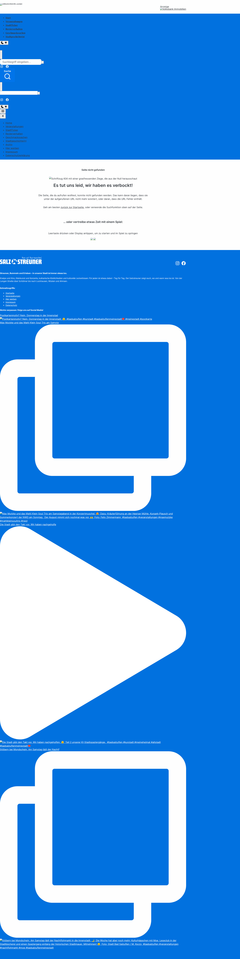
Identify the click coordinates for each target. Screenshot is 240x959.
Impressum (12, 151)
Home (9, 122)
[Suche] (43, 62)
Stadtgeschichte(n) (15, 36)
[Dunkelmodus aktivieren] (4, 43)
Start (8, 17)
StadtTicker (12, 25)
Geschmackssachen (15, 33)
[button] (7, 75)
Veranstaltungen (14, 21)
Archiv (9, 144)
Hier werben (12, 148)
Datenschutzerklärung (18, 155)
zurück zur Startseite (72, 207)
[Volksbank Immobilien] (173, 9)
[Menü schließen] (3, 116)
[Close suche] (1, 54)
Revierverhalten (14, 29)
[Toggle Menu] (3, 111)
